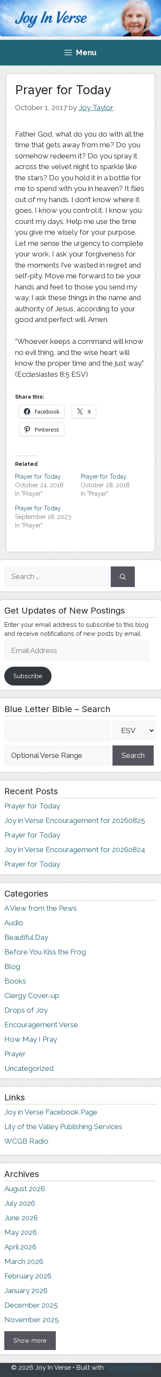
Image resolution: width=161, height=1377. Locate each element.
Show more (30, 1340)
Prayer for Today (38, 476)
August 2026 (24, 1188)
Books (15, 981)
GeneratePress (128, 1367)
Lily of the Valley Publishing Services (63, 1126)
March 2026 (23, 1261)
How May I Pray (30, 1039)
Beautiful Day (26, 937)
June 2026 (21, 1217)
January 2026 (26, 1290)
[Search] (123, 576)
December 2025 (31, 1305)
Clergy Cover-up (31, 995)
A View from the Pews (40, 908)
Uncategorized (29, 1068)
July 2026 (19, 1203)
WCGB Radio (26, 1141)
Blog (12, 966)
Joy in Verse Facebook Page (50, 1112)
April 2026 (20, 1247)
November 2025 (31, 1319)
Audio (13, 922)
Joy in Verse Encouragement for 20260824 (74, 849)
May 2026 (20, 1232)
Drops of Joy (26, 1010)
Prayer (15, 1053)
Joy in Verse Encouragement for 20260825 (74, 820)
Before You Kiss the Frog (45, 952)
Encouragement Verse (41, 1024)
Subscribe (28, 676)
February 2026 (28, 1276)
